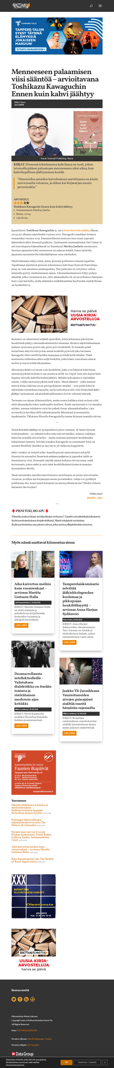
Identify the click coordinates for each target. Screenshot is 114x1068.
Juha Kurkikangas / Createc (40, 1039)
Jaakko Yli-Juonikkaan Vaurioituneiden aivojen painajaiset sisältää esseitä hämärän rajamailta (80, 699)
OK (66, 1062)
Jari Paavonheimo (22, 603)
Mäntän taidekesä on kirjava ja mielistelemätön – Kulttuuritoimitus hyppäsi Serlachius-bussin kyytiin (29, 809)
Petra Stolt (67, 620)
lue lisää (21, 625)
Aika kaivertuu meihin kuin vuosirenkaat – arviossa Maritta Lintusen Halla (32, 590)
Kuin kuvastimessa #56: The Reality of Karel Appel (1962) (32, 860)
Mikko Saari (19, 102)
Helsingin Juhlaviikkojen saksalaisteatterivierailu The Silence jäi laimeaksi (28, 822)
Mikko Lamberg (21, 709)
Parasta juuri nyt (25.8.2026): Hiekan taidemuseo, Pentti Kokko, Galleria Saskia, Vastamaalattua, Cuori (31, 836)
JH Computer (33, 1045)
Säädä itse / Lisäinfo (87, 1062)
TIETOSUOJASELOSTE (27, 1030)
